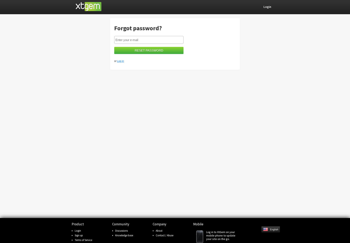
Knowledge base (124, 235)
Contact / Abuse (164, 235)
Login (78, 230)
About (159, 230)
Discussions (121, 230)
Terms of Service (83, 240)
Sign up (79, 235)
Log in (120, 61)
